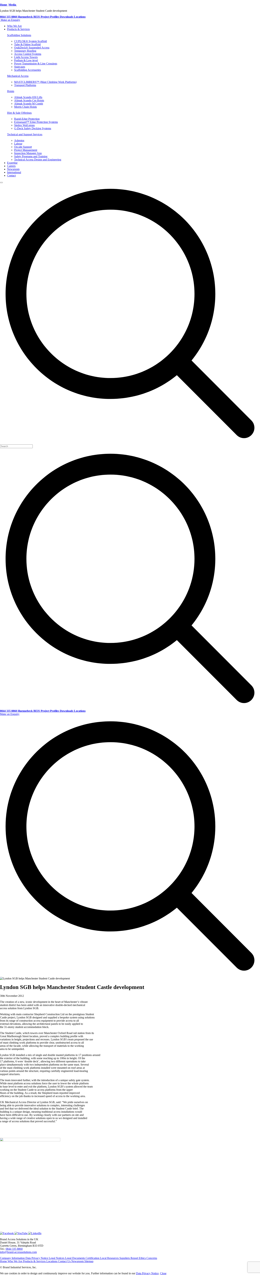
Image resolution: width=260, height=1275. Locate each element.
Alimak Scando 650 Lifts (28, 97)
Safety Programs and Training (30, 156)
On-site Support (23, 146)
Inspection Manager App (28, 153)
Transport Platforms (25, 85)
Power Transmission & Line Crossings (35, 63)
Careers (11, 165)
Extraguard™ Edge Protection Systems (36, 122)
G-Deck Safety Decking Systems (32, 128)
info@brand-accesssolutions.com (18, 1252)
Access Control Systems (27, 53)
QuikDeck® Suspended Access (31, 47)
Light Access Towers (26, 57)
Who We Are (14, 25)
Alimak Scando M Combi (28, 103)
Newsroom (13, 169)
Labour (18, 143)
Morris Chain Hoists (25, 106)
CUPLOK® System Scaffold (30, 41)
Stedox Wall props (24, 125)
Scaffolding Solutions (19, 35)
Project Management (25, 150)
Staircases (19, 66)
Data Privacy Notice (147, 1273)
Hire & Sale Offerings (19, 112)
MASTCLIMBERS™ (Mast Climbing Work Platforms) (45, 81)
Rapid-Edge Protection (27, 118)
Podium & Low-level (26, 60)
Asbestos (19, 140)
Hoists (10, 91)
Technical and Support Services (24, 134)
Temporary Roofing (25, 50)
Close (163, 1273)
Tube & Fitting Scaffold (27, 44)
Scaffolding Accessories (27, 69)
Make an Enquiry (10, 19)
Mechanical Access (17, 75)
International (14, 172)
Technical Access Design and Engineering (37, 159)
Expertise (12, 162)
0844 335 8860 (14, 1248)
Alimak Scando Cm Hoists (29, 100)
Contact (11, 175)
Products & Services (18, 29)
